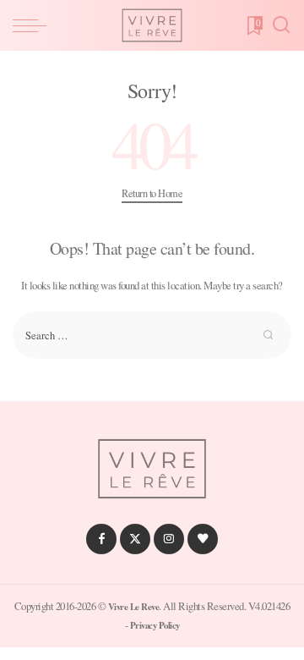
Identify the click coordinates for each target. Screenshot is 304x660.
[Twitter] (135, 539)
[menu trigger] (34, 25)
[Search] (281, 25)
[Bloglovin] (202, 539)
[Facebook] (101, 539)
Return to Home (152, 193)
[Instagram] (169, 539)
